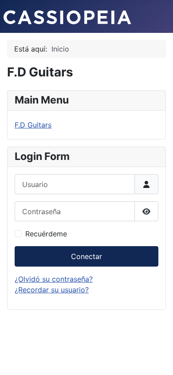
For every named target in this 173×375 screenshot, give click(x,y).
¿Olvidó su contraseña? (54, 279)
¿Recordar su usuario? (52, 289)
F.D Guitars (33, 124)
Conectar (86, 256)
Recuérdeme (46, 233)
